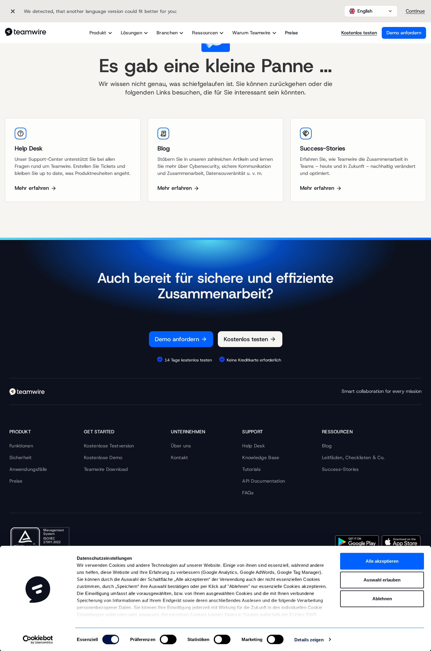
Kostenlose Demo (103, 457)
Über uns (181, 446)
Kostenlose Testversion (109, 446)
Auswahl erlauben (382, 579)
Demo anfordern (403, 33)
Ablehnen (382, 598)
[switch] (168, 639)
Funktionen (21, 446)
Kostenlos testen (359, 33)
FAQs (248, 493)
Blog (327, 446)
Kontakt (179, 457)
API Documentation (263, 481)
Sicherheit (20, 457)
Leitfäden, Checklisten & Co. (353, 457)
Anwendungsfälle (28, 469)
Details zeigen (308, 639)
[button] (371, 11)
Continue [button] (415, 11)
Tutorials (251, 469)
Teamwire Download (106, 469)
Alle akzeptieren (382, 561)
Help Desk (253, 446)
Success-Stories (340, 469)
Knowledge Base (260, 457)
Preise (291, 33)
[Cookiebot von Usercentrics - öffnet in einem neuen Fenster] (38, 639)
